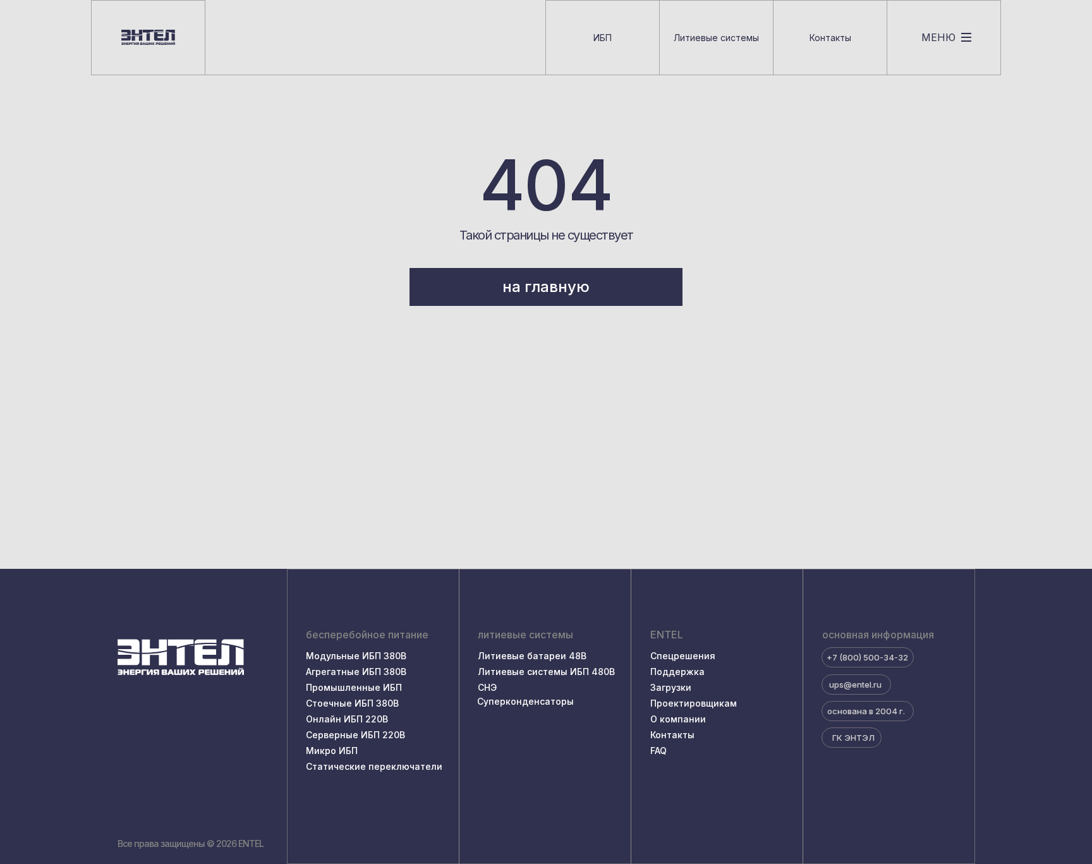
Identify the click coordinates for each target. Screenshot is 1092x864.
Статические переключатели (374, 766)
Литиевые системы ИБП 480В (546, 671)
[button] (944, 37)
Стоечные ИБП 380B (352, 703)
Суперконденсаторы (525, 701)
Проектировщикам (693, 703)
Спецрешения (682, 655)
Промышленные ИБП (354, 687)
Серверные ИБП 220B (355, 734)
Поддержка (677, 671)
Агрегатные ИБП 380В (356, 671)
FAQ (658, 750)
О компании (678, 719)
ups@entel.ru (855, 684)
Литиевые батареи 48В (532, 655)
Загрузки (670, 687)
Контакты (672, 734)
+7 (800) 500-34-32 (867, 657)
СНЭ (487, 687)
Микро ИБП (332, 750)
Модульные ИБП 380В (356, 655)
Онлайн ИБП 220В (347, 719)
